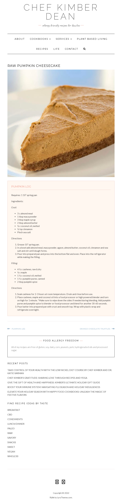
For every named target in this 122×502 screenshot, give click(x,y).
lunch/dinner (15, 423)
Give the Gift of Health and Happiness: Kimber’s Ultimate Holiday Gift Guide (53, 382)
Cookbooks (39, 38)
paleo (11, 428)
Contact (71, 48)
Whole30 (12, 456)
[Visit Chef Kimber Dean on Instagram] (63, 482)
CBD (9, 414)
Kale (52, 497)
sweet (11, 447)
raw (9, 433)
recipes (42, 48)
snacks (11, 442)
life (56, 48)
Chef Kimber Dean (61, 12)
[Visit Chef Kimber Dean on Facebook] (57, 482)
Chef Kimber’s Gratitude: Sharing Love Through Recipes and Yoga (47, 377)
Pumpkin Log (18, 329)
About (20, 38)
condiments (15, 419)
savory (11, 437)
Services (63, 38)
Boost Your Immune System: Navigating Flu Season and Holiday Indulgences (53, 387)
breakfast (13, 410)
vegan (11, 451)
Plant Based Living (92, 38)
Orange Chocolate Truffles (95, 329)
